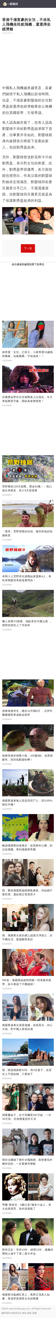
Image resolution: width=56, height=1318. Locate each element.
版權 (34, 1313)
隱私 (29, 1313)
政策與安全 (16, 1313)
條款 (24, 1313)
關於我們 (6, 1313)
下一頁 (28, 248)
